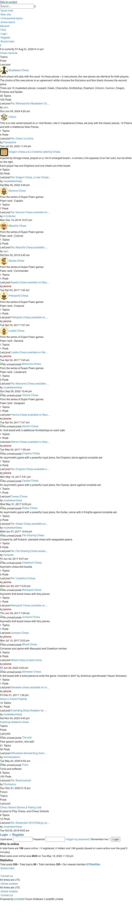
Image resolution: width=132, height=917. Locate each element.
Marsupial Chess (31, 590)
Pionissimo (9, 142)
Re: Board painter (21, 780)
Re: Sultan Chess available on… (29, 523)
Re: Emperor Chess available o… (30, 469)
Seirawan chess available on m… (30, 687)
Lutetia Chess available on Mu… (29, 352)
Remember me (99, 839)
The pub (27, 737)
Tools (25, 765)
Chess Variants (8, 53)
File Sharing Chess (33, 535)
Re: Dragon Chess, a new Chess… (31, 177)
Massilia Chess (17, 225)
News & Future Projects (13, 699)
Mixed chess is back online (26, 660)
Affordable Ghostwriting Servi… (29, 753)
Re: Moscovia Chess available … (30, 383)
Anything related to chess (14, 722)
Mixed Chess (29, 644)
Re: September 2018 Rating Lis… (30, 822)
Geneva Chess (17, 190)
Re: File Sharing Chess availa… (29, 551)
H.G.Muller (9, 216)
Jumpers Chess (31, 617)
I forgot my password (77, 839)
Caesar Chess (30, 480)
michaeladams (11, 757)
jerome (7, 286)
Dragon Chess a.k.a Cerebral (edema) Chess (34, 152)
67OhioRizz (93, 864)
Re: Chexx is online (22, 138)
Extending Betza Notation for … (29, 710)
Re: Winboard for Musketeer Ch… (30, 103)
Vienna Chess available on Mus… (30, 414)
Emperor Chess (31, 453)
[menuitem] (5, 14)
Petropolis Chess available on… (29, 317)
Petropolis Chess (18, 295)
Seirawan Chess (31, 671)
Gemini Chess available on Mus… (30, 442)
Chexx (12, 117)
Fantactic (8, 555)
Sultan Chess (30, 508)
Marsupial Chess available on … (29, 605)
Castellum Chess (32, 562)
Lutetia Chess (16, 330)
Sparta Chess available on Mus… (30, 282)
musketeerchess (12, 181)
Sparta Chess (16, 260)
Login (4, 834)
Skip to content (8, 2)
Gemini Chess (30, 426)
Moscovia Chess (31, 364)
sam (5, 107)
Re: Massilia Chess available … (29, 247)
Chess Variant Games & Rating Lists (21, 807)
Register (18, 834)
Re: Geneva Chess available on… (30, 212)
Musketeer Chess (19, 70)
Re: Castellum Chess (23, 578)
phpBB (18, 899)
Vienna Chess (30, 395)
